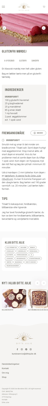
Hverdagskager (22, 255)
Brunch (32, 247)
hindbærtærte (24, 215)
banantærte (7, 218)
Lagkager (10, 258)
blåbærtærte (38, 215)
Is (31, 255)
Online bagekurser (13, 266)
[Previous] (4, 28)
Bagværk (23, 247)
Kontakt (5, 368)
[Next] (44, 28)
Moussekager (21, 258)
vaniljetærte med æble (28, 218)
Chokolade (10, 251)
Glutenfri (10, 255)
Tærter (9, 262)
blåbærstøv (7, 207)
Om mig (5, 372)
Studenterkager (34, 258)
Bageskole (18, 262)
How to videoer (31, 262)
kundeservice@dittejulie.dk (24, 353)
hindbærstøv (30, 204)
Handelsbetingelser (10, 364)
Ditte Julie (5, 402)
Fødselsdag (33, 251)
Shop (4, 377)
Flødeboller (22, 251)
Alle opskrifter (12, 247)
